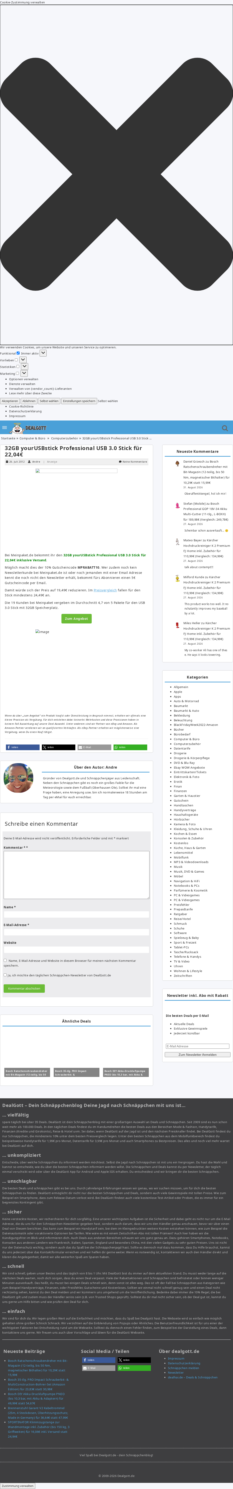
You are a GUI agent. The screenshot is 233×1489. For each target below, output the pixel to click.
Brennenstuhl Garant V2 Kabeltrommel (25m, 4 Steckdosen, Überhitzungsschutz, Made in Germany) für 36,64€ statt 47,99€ (38, 1413)
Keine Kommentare (135, 461)
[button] (116, 175)
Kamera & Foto (185, 824)
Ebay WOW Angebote (189, 767)
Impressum (17, 416)
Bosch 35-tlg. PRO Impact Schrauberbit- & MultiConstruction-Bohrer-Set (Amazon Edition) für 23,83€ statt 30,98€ (38, 1384)
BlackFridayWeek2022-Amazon (196, 725)
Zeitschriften (183, 976)
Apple (178, 692)
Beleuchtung (183, 720)
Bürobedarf (182, 734)
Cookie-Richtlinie (21, 406)
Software (180, 933)
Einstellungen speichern (79, 401)
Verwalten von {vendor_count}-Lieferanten (40, 389)
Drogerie (180, 753)
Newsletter (176, 1372)
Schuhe (179, 928)
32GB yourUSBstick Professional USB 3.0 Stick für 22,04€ (73, 451)
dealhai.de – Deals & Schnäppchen (193, 1377)
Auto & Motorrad (186, 701)
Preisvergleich (105, 590)
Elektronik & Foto (187, 777)
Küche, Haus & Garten (190, 848)
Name (10, 907)
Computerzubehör (64, 438)
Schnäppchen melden (183, 1368)
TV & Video (182, 961)
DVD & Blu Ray (184, 763)
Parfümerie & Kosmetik (191, 890)
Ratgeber (180, 914)
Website (10, 943)
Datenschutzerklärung (25, 411)
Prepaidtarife (183, 909)
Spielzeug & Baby (186, 938)
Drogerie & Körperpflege (192, 758)
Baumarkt (181, 706)
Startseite (8, 438)
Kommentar (14, 848)
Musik (178, 867)
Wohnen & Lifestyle (188, 971)
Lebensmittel (183, 853)
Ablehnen (29, 401)
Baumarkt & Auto (186, 711)
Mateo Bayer (192, 540)
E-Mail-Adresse (16, 925)
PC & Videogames (187, 895)
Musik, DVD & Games (189, 871)
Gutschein (181, 800)
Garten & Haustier (187, 796)
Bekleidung (182, 715)
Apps (177, 696)
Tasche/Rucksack (186, 952)
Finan (178, 786)
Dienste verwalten (22, 384)
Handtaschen (183, 805)
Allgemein (181, 687)
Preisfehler (182, 905)
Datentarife (182, 748)
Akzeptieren (10, 401)
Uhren (178, 966)
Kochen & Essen (185, 834)
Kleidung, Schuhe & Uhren (193, 829)
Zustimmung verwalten (17, 1486)
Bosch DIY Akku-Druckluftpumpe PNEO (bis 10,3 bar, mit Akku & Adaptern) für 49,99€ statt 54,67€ (125, 1074)
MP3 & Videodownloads (191, 862)
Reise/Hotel (182, 919)
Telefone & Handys (187, 957)
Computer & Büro (33, 438)
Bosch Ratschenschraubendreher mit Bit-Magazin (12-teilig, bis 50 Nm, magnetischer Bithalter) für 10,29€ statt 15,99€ (206, 472)
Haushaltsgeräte (186, 815)
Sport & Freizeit (185, 942)
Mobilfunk (181, 857)
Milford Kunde (193, 577)
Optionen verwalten (23, 379)
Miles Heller (191, 623)
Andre (36, 461)
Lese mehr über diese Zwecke (30, 393)
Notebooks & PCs (187, 886)
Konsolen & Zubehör (189, 838)
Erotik (178, 782)
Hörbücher (182, 819)
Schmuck (180, 924)
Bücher (179, 729)
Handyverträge (185, 810)
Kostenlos (181, 843)
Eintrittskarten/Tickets (190, 772)
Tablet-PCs (181, 947)
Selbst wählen (49, 401)
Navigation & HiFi (187, 881)
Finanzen (180, 791)
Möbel (178, 876)
